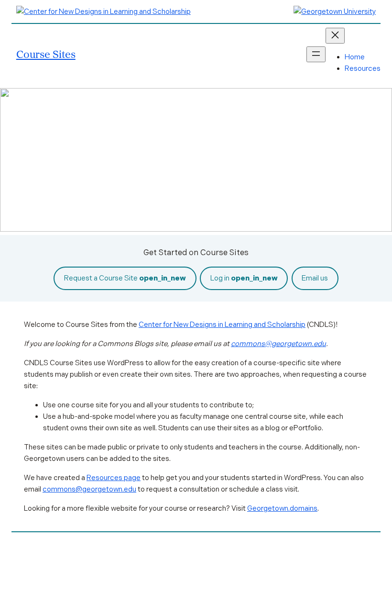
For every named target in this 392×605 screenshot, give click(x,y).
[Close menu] (335, 36)
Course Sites (46, 54)
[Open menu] (316, 54)
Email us (315, 278)
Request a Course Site (125, 278)
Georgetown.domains (282, 508)
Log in (244, 278)
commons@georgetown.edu (278, 343)
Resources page (114, 477)
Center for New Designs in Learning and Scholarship (222, 324)
